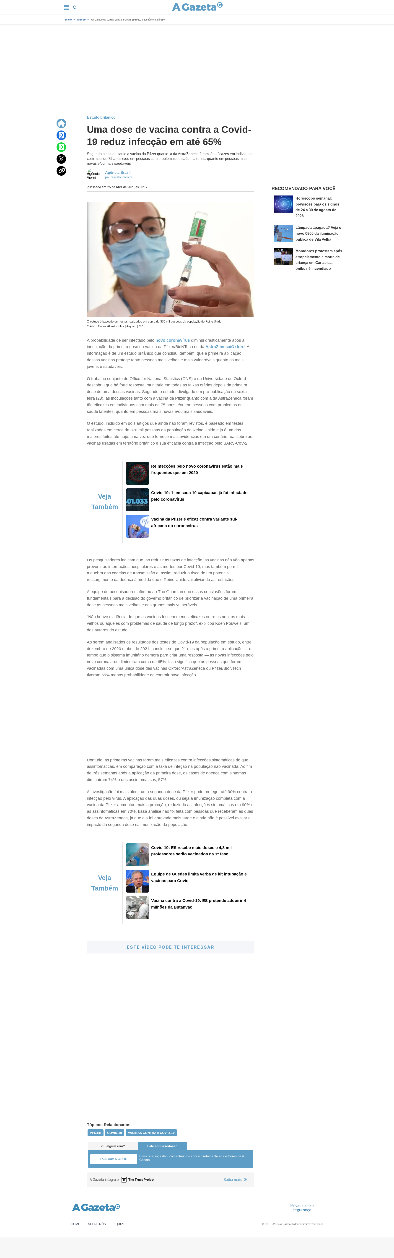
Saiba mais (233, 1180)
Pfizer (95, 1133)
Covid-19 (114, 1133)
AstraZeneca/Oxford (225, 346)
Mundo (81, 19)
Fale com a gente (113, 1159)
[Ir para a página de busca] (75, 7)
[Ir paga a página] (61, 123)
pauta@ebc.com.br (118, 177)
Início (68, 19)
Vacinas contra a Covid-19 (151, 1133)
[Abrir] (66, 7)
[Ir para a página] (197, 7)
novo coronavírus (173, 340)
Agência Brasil (117, 173)
